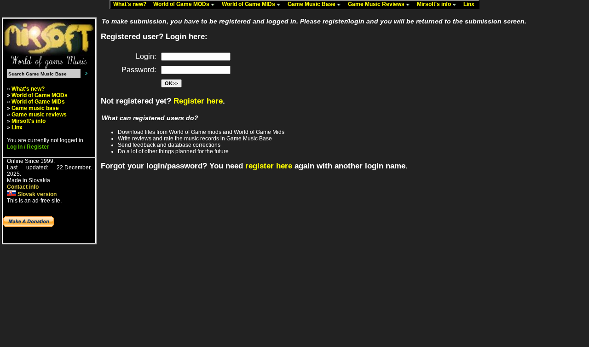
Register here (198, 101)
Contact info (23, 187)
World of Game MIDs (249, 4)
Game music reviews (39, 114)
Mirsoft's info (434, 4)
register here (268, 166)
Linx (471, 4)
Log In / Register (28, 147)
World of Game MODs (182, 4)
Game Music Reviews (377, 4)
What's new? (131, 4)
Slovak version (36, 194)
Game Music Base (312, 4)
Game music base (35, 108)
